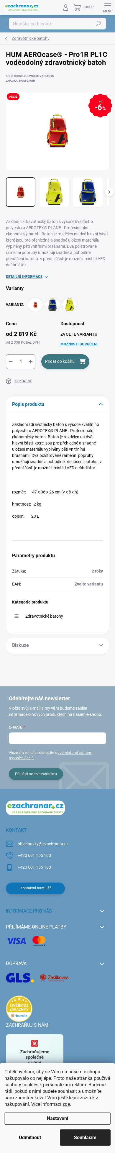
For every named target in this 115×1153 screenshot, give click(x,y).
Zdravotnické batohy (44, 616)
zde (66, 1104)
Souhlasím (85, 1137)
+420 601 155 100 (34, 855)
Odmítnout (30, 1137)
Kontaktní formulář (35, 888)
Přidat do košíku (60, 361)
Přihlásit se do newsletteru (36, 774)
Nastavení (57, 1118)
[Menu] (107, 7)
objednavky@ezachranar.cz (43, 844)
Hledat (98, 24)
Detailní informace (24, 277)
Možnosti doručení (79, 344)
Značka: (20, 80)
